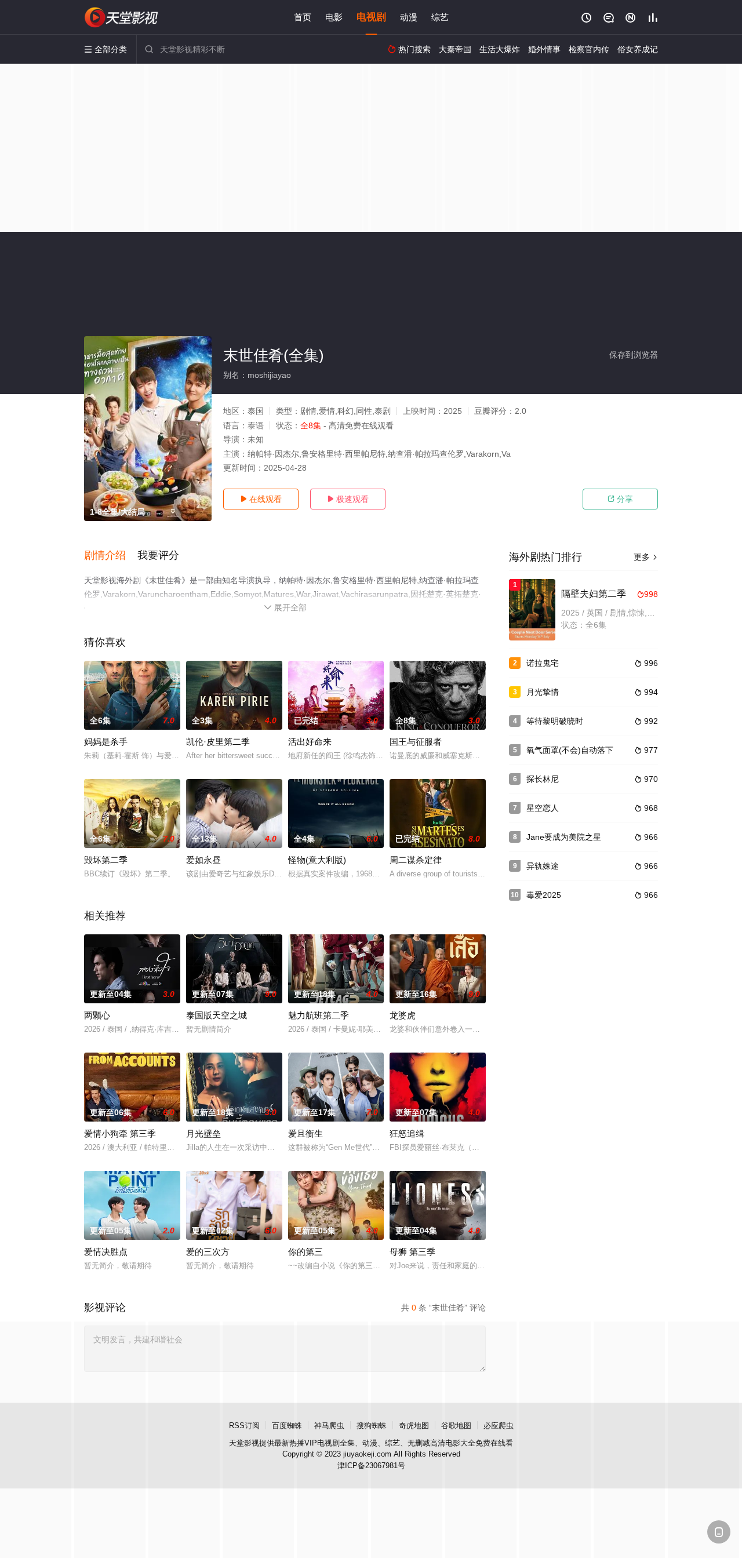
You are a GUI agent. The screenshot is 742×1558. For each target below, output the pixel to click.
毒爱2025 (543, 895)
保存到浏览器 (633, 354)
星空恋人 (542, 808)
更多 (646, 557)
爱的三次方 (208, 1252)
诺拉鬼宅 (542, 663)
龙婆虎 (403, 1015)
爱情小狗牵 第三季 (120, 1133)
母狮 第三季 (412, 1252)
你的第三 (305, 1252)
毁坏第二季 (106, 860)
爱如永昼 (203, 860)
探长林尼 (542, 779)
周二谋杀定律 (416, 860)
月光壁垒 (203, 1133)
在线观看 (261, 499)
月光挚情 (542, 692)
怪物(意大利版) (317, 860)
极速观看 (348, 499)
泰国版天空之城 (216, 1015)
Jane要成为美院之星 (563, 837)
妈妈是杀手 (106, 742)
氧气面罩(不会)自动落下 (569, 750)
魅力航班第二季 (318, 1015)
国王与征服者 (416, 742)
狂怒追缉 (407, 1133)
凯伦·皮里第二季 (218, 742)
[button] (110, 556)
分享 (620, 499)
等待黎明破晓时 (554, 721)
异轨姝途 (542, 866)
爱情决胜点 (106, 1252)
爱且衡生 (305, 1133)
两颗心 (97, 1015)
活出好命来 (310, 742)
